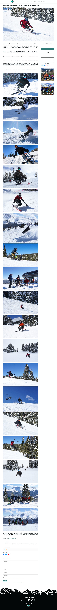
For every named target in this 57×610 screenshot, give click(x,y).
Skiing (7, 7)
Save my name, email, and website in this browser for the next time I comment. (14, 577)
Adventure (5, 7)
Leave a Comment (23, 7)
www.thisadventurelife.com (7, 547)
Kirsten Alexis (14, 7)
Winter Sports (10, 7)
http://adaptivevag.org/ (12, 538)
